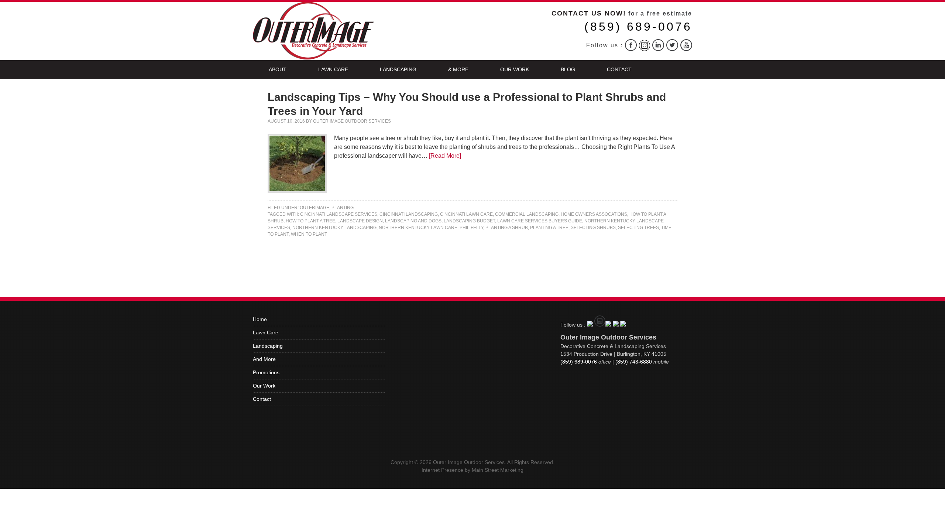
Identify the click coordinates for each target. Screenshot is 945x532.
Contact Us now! (588, 13)
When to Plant (309, 234)
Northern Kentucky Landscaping (334, 227)
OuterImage (314, 207)
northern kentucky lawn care (418, 227)
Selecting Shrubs (593, 227)
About (277, 69)
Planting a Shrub (506, 227)
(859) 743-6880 (633, 362)
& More (458, 69)
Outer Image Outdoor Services (352, 121)
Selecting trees (638, 227)
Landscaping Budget (469, 221)
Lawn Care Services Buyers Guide (539, 221)
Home (260, 319)
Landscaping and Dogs (413, 221)
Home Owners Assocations (594, 214)
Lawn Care (333, 69)
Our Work (514, 69)
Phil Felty (471, 227)
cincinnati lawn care (466, 214)
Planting (342, 207)
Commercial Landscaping (527, 214)
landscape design (360, 221)
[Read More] (445, 156)
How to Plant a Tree (310, 221)
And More (264, 359)
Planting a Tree (549, 227)
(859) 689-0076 (638, 26)
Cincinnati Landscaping (408, 214)
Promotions (266, 372)
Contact (619, 69)
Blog (568, 69)
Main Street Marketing (497, 470)
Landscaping (398, 69)
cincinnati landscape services (338, 214)
